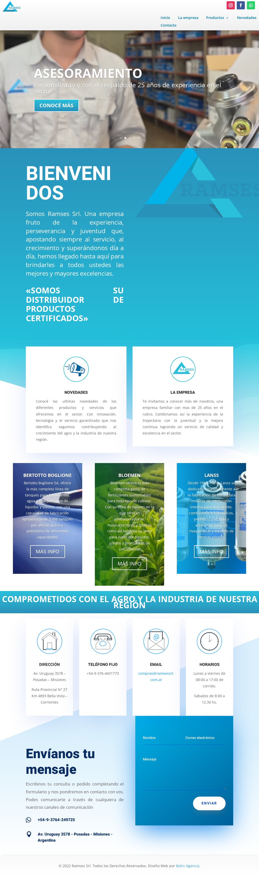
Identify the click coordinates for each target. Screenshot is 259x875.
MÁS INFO (47, 551)
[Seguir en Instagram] (231, 5)
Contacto (169, 26)
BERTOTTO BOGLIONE (47, 475)
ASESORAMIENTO (88, 73)
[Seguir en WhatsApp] (251, 5)
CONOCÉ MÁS (56, 105)
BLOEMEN (129, 475)
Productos (215, 18)
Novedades (246, 18)
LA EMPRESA (182, 392)
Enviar (209, 803)
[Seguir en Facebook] (241, 5)
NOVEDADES (76, 392)
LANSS (211, 475)
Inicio (165, 18)
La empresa (188, 18)
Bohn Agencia (187, 865)
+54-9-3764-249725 (56, 820)
